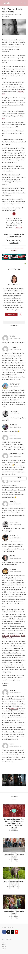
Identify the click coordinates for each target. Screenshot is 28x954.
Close (19, 477)
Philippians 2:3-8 (15, 635)
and (15, 248)
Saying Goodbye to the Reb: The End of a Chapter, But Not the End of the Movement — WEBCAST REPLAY (14, 824)
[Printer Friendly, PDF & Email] (25, 263)
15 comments (5, 16)
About (3, 949)
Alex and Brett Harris (14, 886)
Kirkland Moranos (8, 14)
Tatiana (13, 569)
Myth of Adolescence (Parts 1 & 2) (14, 883)
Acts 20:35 (5, 635)
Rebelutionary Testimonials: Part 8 (14, 856)
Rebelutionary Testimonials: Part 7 (14, 913)
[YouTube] (16, 932)
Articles (4, 942)
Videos (4, 948)
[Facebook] (4, 932)
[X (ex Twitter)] (8, 932)
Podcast (4, 946)
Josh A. (12, 690)
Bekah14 (13, 436)
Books (3, 944)
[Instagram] (12, 932)
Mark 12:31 (8, 638)
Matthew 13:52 (13, 708)
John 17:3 (18, 227)
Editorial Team (14, 830)
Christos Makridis (17, 454)
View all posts (11, 314)
